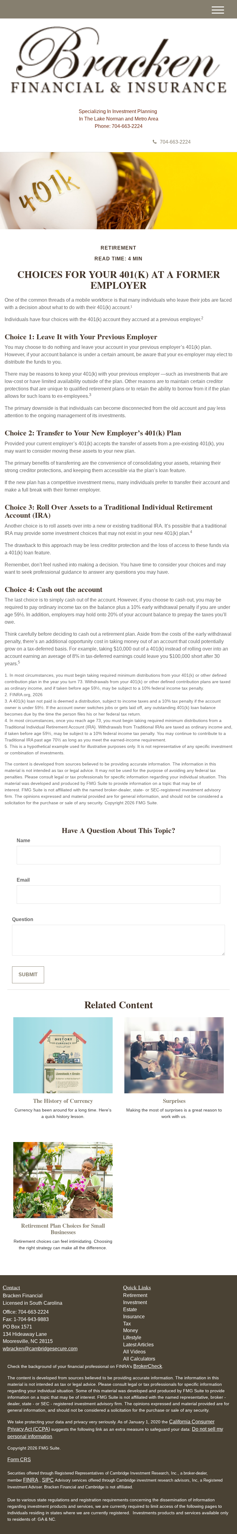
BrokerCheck (147, 1366)
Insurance (134, 1316)
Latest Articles (138, 1344)
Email (23, 880)
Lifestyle (132, 1337)
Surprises (174, 1100)
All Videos (134, 1351)
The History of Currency (63, 1100)
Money (130, 1330)
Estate (130, 1309)
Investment (135, 1302)
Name (23, 840)
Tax (127, 1323)
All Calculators (139, 1358)
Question (22, 919)
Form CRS (19, 1459)
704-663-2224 (175, 142)
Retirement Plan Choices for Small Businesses (63, 1228)
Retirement (135, 1295)
